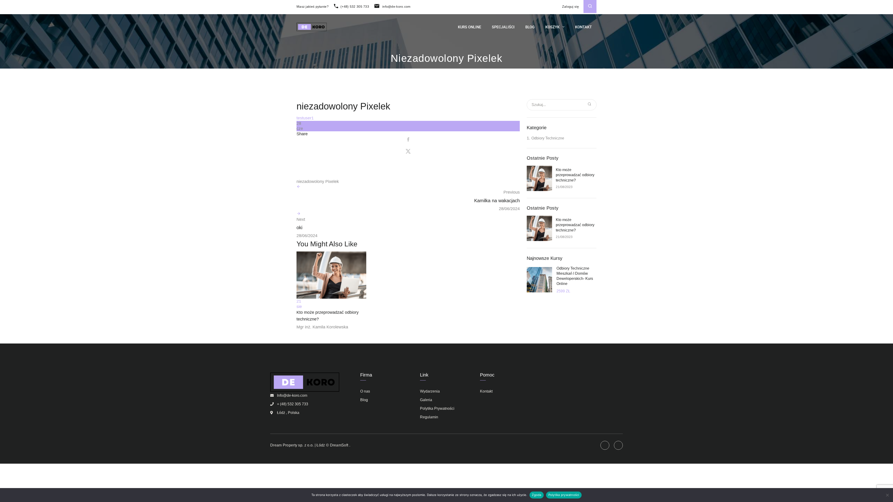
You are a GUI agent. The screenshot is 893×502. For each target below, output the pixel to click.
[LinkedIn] (408, 163)
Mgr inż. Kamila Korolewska (322, 327)
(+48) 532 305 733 (354, 6)
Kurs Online (469, 27)
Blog (530, 27)
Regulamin (429, 417)
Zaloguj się (570, 6)
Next (301, 219)
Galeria (426, 400)
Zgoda (536, 495)
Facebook (618, 445)
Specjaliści (503, 27)
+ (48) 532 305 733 (292, 404)
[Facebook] (408, 140)
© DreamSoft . (337, 445)
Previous (511, 192)
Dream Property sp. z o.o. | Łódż (297, 445)
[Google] (408, 175)
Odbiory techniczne (547, 138)
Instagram (604, 445)
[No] (887, 495)
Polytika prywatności (563, 495)
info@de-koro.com (395, 6)
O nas (365, 391)
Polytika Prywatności (437, 408)
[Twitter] (408, 151)
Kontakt (583, 27)
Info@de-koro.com (292, 395)
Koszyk (552, 27)
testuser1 (305, 118)
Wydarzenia (430, 391)
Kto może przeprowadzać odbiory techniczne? (575, 175)
